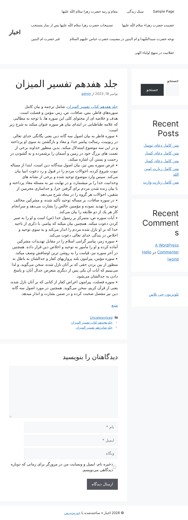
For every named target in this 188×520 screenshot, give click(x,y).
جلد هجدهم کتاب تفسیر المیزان (92, 322)
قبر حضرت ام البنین (46, 39)
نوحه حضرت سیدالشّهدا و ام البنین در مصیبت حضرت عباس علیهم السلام (122, 39)
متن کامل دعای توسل (161, 145)
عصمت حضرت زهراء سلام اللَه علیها (148, 25)
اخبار (15, 32)
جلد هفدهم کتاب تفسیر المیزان (92, 106)
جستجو (173, 80)
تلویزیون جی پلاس (164, 294)
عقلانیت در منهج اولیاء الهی (154, 52)
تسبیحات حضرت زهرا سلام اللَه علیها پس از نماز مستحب (72, 25)
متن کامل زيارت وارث (161, 182)
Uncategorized (101, 317)
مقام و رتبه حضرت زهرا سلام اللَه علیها (90, 11)
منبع (114, 305)
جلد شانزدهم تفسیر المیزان (94, 327)
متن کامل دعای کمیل (162, 153)
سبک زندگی (135, 11)
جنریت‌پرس (72, 513)
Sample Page (163, 11)
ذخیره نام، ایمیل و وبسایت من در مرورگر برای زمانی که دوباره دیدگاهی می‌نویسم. (62, 467)
